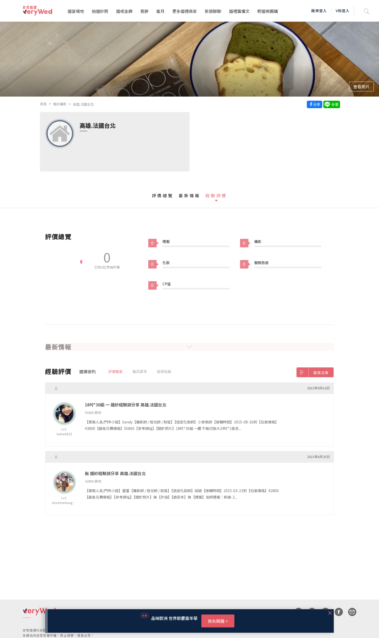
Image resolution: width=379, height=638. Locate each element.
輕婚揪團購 (267, 11)
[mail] (349, 612)
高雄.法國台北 (83, 104)
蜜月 (160, 11)
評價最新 (115, 371)
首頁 (43, 103)
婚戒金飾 (124, 11)
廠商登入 (319, 10)
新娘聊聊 (213, 11)
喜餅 (144, 11)
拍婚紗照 (100, 11)
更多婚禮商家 (184, 11)
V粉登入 (343, 10)
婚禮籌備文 (239, 11)
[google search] (366, 10)
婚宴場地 (76, 11)
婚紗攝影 (60, 103)
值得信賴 (164, 371)
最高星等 (140, 371)
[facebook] (336, 612)
